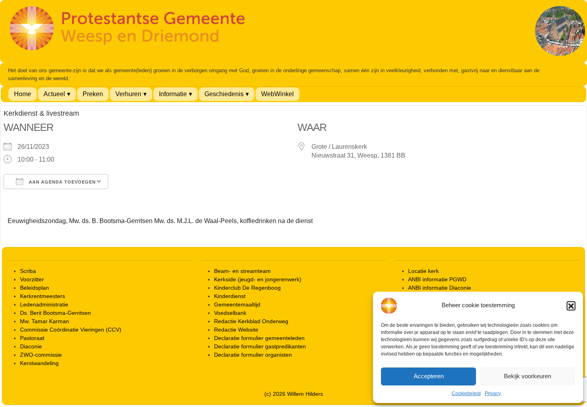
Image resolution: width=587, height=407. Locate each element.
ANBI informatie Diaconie (439, 288)
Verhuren (128, 94)
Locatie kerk (423, 271)
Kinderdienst (230, 296)
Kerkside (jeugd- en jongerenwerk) (257, 279)
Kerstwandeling (39, 363)
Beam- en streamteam (242, 271)
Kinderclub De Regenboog (247, 288)
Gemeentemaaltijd (237, 304)
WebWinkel (277, 94)
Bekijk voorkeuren (527, 376)
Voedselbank (230, 313)
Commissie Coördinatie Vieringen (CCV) (70, 329)
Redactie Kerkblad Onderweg (251, 321)
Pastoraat (32, 338)
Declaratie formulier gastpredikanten (260, 346)
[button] (571, 306)
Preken (93, 94)
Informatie (173, 94)
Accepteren (429, 376)
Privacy (493, 393)
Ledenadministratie (44, 304)
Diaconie (31, 346)
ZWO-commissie (41, 355)
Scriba (28, 271)
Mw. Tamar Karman (44, 321)
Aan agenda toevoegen (61, 182)
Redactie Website (236, 329)
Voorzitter (32, 279)
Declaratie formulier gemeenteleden (259, 338)
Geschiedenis (224, 94)
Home (22, 94)
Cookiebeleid (466, 393)
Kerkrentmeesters (42, 296)
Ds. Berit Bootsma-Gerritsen (55, 313)
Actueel (54, 94)
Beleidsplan (34, 288)
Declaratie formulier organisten (253, 355)
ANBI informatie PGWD (437, 279)
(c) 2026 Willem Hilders (293, 394)
